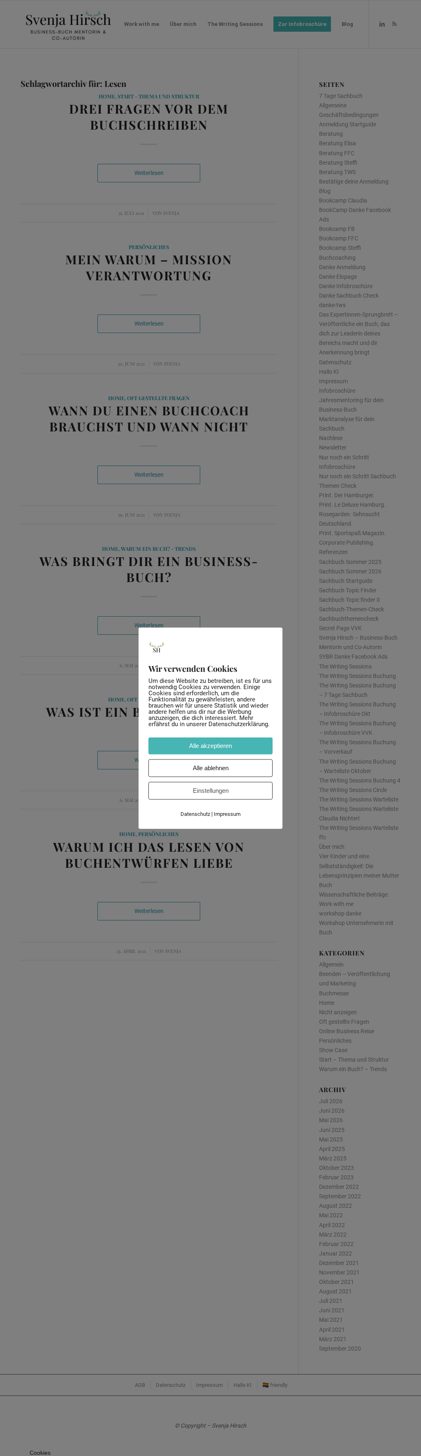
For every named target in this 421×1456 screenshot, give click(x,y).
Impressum (227, 814)
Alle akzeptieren (210, 745)
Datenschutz (195, 814)
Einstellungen (211, 790)
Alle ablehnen (211, 767)
